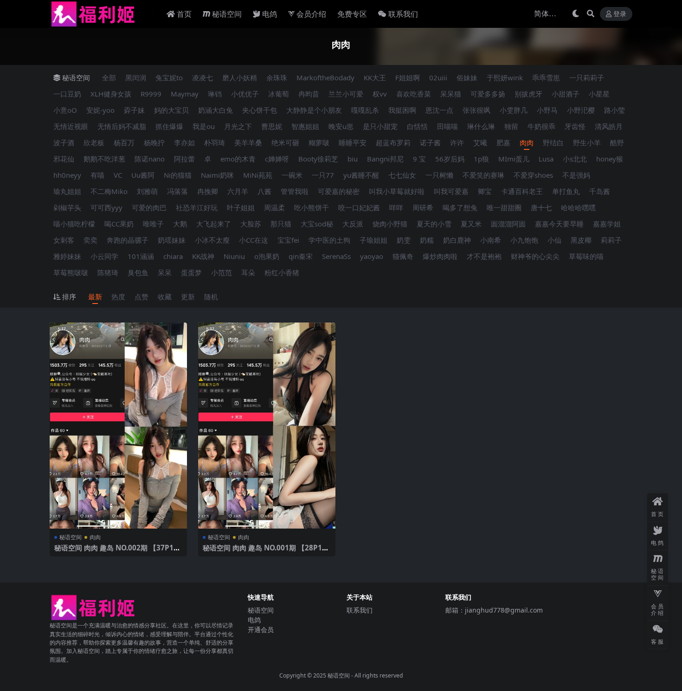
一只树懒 (439, 175)
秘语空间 (227, 14)
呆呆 (165, 272)
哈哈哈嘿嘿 (578, 207)
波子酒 (63, 142)
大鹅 (180, 223)
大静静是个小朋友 (314, 110)
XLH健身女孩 (110, 93)
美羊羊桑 (248, 142)
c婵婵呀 (277, 158)
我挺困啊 (402, 110)
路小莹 (614, 110)
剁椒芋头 (67, 207)
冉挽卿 (207, 191)
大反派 (352, 223)
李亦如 (184, 142)
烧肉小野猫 (390, 223)
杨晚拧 (154, 142)
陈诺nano (150, 158)
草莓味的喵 (586, 256)
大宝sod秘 (317, 223)
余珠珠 (276, 77)
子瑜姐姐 (373, 240)
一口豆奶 (67, 93)
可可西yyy (106, 207)
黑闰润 (135, 77)
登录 (619, 14)
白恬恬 (417, 126)
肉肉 (527, 142)
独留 (511, 126)
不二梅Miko (109, 191)
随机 (211, 296)
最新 (95, 296)
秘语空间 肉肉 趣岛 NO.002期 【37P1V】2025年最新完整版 (114, 552)
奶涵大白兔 (215, 110)
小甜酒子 (565, 93)
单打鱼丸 (566, 191)
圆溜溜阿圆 (508, 223)
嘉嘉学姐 (607, 223)
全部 (109, 77)
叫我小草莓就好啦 (397, 191)
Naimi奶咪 (217, 175)
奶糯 (427, 240)
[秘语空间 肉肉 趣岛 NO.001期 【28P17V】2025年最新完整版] (266, 426)
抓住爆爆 (169, 126)
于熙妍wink (505, 77)
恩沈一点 (439, 110)
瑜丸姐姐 (67, 191)
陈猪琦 (107, 272)
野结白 (553, 142)
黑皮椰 (581, 240)
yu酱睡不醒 (361, 175)
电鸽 (269, 14)
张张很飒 (476, 110)
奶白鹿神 (457, 240)
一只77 (323, 175)
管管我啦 (295, 191)
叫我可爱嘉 (451, 191)
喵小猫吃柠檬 (74, 223)
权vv (380, 93)
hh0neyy (67, 175)
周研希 (422, 207)
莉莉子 (611, 240)
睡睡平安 (353, 142)
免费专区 (352, 14)
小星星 (599, 93)
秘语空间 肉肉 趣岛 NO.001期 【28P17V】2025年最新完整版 (264, 552)
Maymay (185, 93)
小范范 (221, 272)
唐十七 (541, 207)
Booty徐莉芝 (318, 158)
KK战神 (203, 256)
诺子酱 (430, 142)
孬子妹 (134, 110)
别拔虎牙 (528, 93)
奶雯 (404, 240)
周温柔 (274, 207)
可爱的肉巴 (149, 207)
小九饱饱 (524, 240)
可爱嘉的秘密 (339, 191)
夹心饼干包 (259, 110)
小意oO (65, 110)
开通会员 (261, 629)
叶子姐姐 (241, 207)
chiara (173, 256)
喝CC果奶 (119, 223)
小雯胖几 (514, 110)
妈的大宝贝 (171, 110)
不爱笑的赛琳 (483, 175)
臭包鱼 (138, 272)
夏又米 (471, 223)
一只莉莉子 (586, 77)
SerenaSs (336, 256)
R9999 (151, 93)
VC (118, 175)
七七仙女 (402, 175)
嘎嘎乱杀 (365, 110)
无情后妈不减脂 (121, 126)
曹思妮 (271, 126)
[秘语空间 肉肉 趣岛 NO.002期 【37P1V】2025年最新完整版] (118, 426)
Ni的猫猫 (178, 175)
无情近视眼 (70, 126)
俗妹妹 (467, 77)
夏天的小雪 (434, 223)
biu (352, 158)
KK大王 (375, 77)
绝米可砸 (285, 142)
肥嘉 (503, 142)
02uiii (438, 77)
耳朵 (248, 272)
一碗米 (292, 175)
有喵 (97, 175)
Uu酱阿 (142, 175)
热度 (118, 296)
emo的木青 (238, 158)
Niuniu (234, 256)
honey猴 (609, 158)
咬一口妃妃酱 (359, 207)
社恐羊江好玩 (197, 207)
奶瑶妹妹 (172, 240)
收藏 (165, 296)
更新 (188, 296)
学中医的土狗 (329, 240)
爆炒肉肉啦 (440, 256)
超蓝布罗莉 (393, 142)
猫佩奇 (402, 256)
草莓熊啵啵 (70, 272)
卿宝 (485, 191)
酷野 (617, 142)
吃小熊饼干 (311, 207)
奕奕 (90, 240)
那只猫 (280, 223)
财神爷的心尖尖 (535, 256)
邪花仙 (63, 158)
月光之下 (238, 126)
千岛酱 (599, 191)
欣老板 (94, 142)
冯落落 (177, 191)
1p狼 (481, 158)
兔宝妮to (169, 77)
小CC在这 (253, 240)
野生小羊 (587, 142)
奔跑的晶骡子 (127, 240)
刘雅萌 (147, 191)
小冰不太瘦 (212, 240)
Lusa (546, 158)
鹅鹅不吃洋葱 (104, 158)
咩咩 (396, 207)
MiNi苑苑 (257, 175)
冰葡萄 (278, 93)
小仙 (554, 240)
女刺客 (63, 240)
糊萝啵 (319, 142)
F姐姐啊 (407, 77)
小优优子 (245, 93)
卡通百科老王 (522, 191)
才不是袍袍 (484, 256)
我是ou (204, 126)
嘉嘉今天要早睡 (559, 223)
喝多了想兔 (460, 207)
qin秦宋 (301, 256)
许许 (457, 142)
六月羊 (237, 191)
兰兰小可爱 (345, 93)
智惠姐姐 (305, 126)
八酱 (264, 191)
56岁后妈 (449, 158)
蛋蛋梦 (191, 272)
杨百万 (124, 142)
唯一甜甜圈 (504, 207)
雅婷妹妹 (67, 256)
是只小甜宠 (380, 126)
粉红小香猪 (281, 272)
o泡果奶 (266, 256)
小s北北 (575, 158)
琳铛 (215, 93)
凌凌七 (202, 77)
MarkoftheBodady (325, 77)
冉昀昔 (308, 93)
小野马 (547, 110)
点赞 (141, 296)
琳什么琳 (481, 126)
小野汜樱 (581, 110)
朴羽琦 (214, 142)
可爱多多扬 (487, 93)
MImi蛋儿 (513, 158)
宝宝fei (288, 240)
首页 (184, 14)
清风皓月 (609, 126)
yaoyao (371, 256)
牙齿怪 (575, 126)
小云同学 (104, 256)
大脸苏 (250, 223)
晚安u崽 (341, 126)
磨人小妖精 (239, 77)
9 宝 (419, 158)
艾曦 (480, 142)
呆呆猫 (450, 93)
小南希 (490, 240)
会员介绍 (311, 14)
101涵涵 (141, 256)
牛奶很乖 (541, 126)
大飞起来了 (213, 223)
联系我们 (403, 14)
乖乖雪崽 (546, 77)
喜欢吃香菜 (413, 93)
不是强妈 (576, 175)
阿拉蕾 (184, 158)
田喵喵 (447, 126)
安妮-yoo (100, 110)
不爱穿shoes (533, 175)
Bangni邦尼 (385, 158)
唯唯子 (153, 223)
